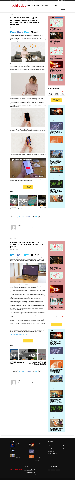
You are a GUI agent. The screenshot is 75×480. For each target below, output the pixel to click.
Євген (19, 225)
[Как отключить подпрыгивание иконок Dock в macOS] (12, 450)
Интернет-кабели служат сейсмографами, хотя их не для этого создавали (56, 132)
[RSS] (52, 470)
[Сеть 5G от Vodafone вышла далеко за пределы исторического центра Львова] (56, 51)
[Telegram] (54, 470)
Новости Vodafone (53, 27)
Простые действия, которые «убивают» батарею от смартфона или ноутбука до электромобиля (55, 118)
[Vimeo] (62, 0)
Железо (14, 191)
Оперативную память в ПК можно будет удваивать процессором (14, 201)
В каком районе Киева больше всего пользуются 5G (55, 71)
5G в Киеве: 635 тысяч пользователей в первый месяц (56, 29)
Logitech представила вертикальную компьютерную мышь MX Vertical (23, 201)
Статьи (51, 130)
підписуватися (62, 91)
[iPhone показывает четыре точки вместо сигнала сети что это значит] (12, 455)
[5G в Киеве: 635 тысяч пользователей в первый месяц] (56, 23)
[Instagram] (60, 0)
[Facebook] (58, 0)
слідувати (56, 91)
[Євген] (11, 27)
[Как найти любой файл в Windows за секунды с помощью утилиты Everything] (12, 445)
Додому (11, 14)
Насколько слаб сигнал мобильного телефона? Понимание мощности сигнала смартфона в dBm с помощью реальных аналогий (56, 161)
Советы (42, 205)
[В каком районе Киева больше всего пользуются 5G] (56, 64)
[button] (63, 5)
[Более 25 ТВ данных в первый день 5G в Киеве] (56, 77)
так (50, 91)
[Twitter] (61, 0)
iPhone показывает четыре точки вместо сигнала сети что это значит (21, 455)
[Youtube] (64, 0)
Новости (14, 14)
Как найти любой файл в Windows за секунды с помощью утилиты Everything (21, 444)
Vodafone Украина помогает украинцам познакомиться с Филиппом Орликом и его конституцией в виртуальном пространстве (55, 43)
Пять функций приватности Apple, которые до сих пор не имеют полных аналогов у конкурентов (56, 205)
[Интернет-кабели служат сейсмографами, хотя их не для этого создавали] (56, 126)
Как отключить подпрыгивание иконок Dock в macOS (21, 450)
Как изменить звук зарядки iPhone (41, 201)
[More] (39, 32)
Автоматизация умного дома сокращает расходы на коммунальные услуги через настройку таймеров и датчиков (56, 176)
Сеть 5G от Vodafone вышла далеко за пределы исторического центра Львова (56, 57)
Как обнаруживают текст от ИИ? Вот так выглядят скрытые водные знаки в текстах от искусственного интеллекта (56, 146)
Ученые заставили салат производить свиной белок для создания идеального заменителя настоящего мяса (56, 191)
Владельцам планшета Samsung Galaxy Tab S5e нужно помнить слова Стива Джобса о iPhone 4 (32, 201)
